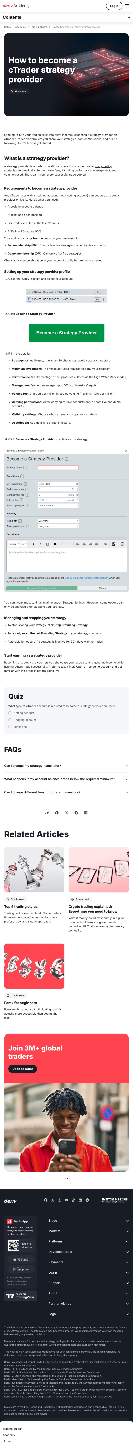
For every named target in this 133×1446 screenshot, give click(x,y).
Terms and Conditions (42, 1406)
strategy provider (31, 662)
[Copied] (47, 813)
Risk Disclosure (64, 1406)
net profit (62, 377)
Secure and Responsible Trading (97, 1406)
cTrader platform (26, 139)
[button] (127, 5)
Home (7, 26)
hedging (41, 195)
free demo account (98, 666)
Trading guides (38, 26)
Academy (20, 26)
